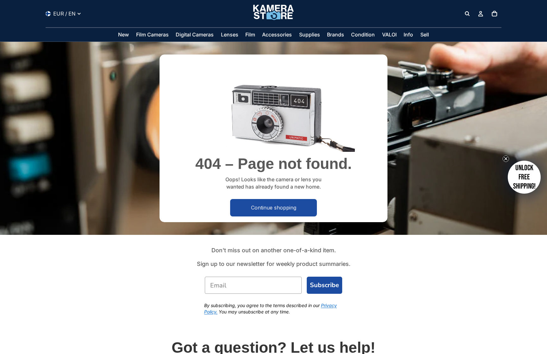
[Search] (467, 14)
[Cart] (494, 14)
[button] (524, 177)
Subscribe (324, 285)
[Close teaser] (506, 159)
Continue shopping (273, 207)
